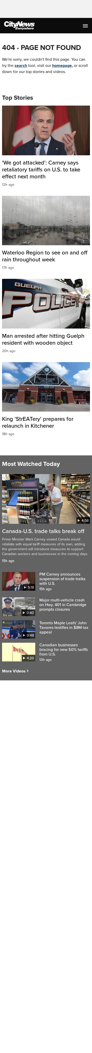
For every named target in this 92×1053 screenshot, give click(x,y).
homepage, (62, 65)
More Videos (14, 671)
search (21, 65)
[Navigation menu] (86, 25)
